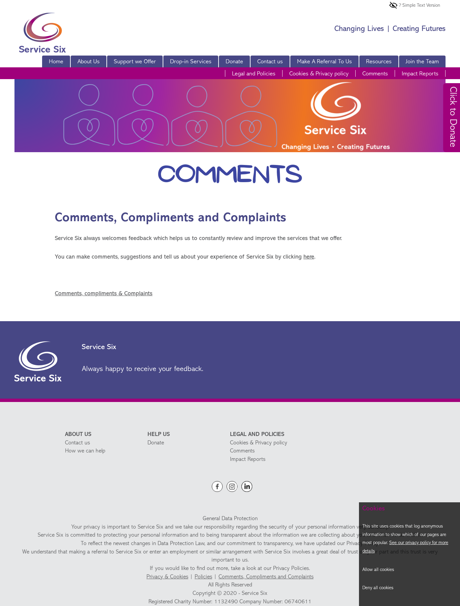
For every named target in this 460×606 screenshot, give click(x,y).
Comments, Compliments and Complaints (266, 577)
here (308, 257)
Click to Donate (453, 117)
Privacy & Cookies (167, 577)
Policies (203, 577)
